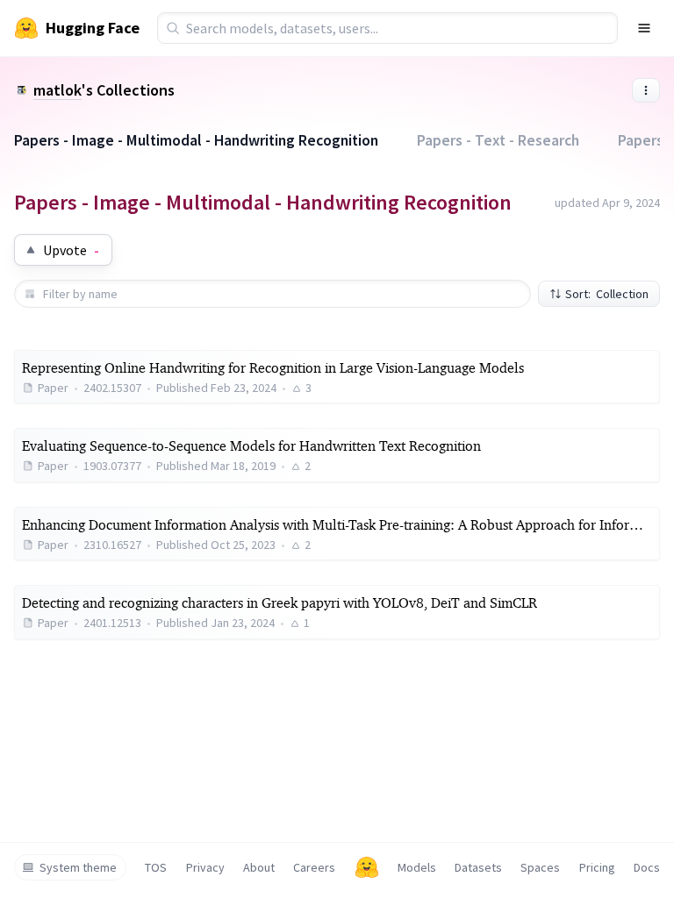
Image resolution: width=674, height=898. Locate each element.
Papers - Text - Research (498, 140)
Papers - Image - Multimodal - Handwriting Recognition (196, 140)
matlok (57, 90)
